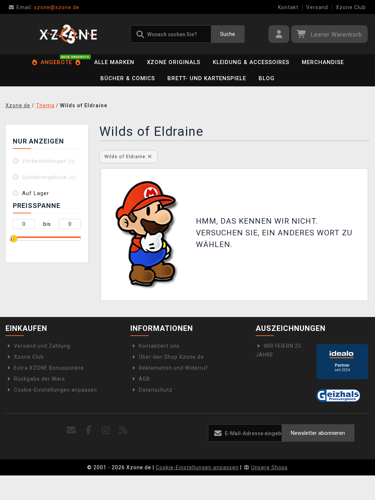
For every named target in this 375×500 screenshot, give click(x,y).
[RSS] (123, 430)
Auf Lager (35, 193)
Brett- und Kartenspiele (206, 78)
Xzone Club (351, 7)
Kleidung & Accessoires (251, 62)
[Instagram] (106, 430)
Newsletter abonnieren (318, 433)
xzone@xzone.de (47, 7)
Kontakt (288, 7)
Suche (227, 34)
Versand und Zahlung (42, 346)
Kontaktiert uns (159, 346)
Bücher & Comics (127, 78)
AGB (144, 379)
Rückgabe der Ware (39, 379)
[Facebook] (88, 430)
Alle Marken (114, 62)
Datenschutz (155, 390)
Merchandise (323, 62)
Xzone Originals (173, 62)
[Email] (71, 430)
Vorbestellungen (48, 161)
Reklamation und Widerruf (173, 368)
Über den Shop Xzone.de (171, 357)
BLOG (267, 78)
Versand (317, 7)
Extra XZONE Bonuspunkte (49, 368)
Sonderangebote (49, 177)
